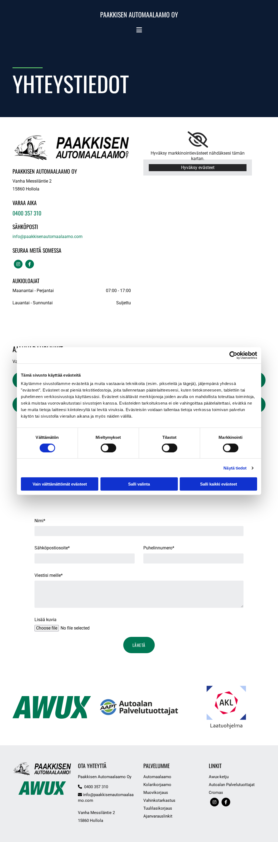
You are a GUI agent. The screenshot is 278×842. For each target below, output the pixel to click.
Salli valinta (139, 484)
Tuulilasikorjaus (157, 808)
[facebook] (29, 264)
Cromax (216, 792)
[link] (198, 140)
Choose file (46, 628)
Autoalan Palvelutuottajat (232, 784)
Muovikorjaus (155, 792)
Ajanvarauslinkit (157, 816)
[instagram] (18, 264)
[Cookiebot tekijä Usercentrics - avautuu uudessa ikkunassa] (233, 355)
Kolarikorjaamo (157, 784)
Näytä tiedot (235, 467)
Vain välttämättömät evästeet (60, 484)
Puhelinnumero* (158, 547)
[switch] (108, 447)
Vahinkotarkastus (159, 800)
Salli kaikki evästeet (218, 484)
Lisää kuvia (45, 619)
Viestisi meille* (48, 575)
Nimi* (39, 520)
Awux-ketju (219, 776)
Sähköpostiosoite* (52, 547)
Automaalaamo (157, 776)
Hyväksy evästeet (197, 167)
